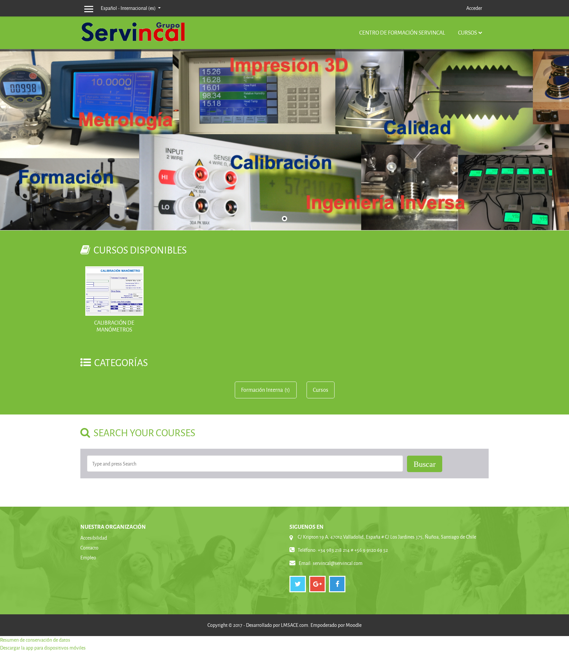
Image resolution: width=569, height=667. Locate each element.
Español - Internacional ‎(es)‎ (129, 8)
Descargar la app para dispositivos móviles (43, 647)
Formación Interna (262, 389)
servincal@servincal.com (338, 563)
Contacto (89, 547)
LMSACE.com (294, 625)
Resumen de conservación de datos (35, 639)
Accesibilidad (93, 537)
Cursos (467, 32)
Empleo (88, 557)
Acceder (474, 8)
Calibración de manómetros (114, 326)
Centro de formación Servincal (402, 32)
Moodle (354, 625)
